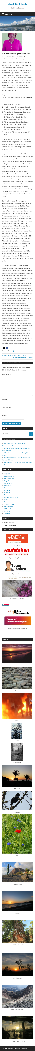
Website (4, 415)
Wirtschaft (7, 511)
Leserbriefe (7, 485)
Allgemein (7, 474)
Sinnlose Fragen (9, 504)
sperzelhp (20, 56)
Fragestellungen (9, 481)
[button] (4, 348)
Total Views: (8, 525)
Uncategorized (28, 59)
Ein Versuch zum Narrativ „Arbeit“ (22, 358)
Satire (6, 499)
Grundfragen (8, 483)
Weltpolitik (7, 509)
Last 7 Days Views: (10, 523)
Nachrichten (5, 59)
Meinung (7, 490)
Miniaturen (7, 492)
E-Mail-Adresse (7, 407)
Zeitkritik (7, 513)
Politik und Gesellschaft (16, 59)
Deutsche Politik (9, 476)
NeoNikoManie (17, 4)
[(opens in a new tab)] (17, 543)
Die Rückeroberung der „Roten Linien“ (14, 355)
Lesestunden (8, 488)
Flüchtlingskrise (9, 478)
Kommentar (6, 374)
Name (4, 400)
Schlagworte (8, 502)
